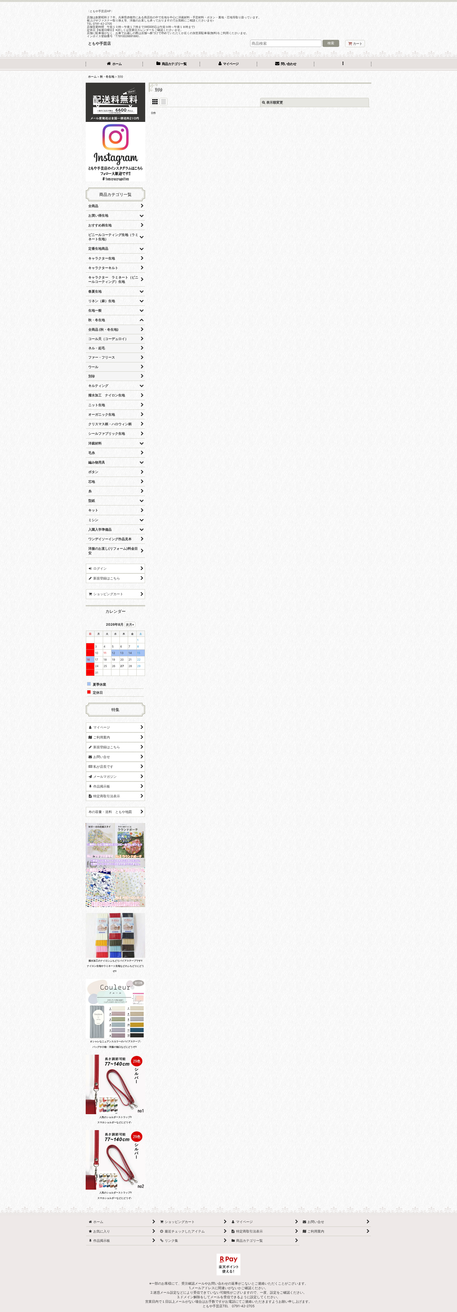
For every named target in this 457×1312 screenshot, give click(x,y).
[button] (342, 64)
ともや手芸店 (99, 43)
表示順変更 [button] (274, 102)
